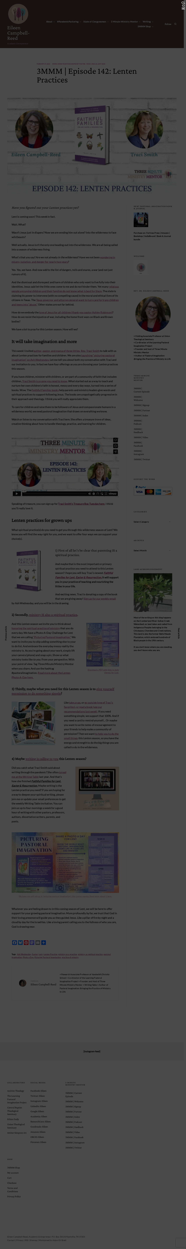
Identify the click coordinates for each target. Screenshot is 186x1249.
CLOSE (183, 3)
